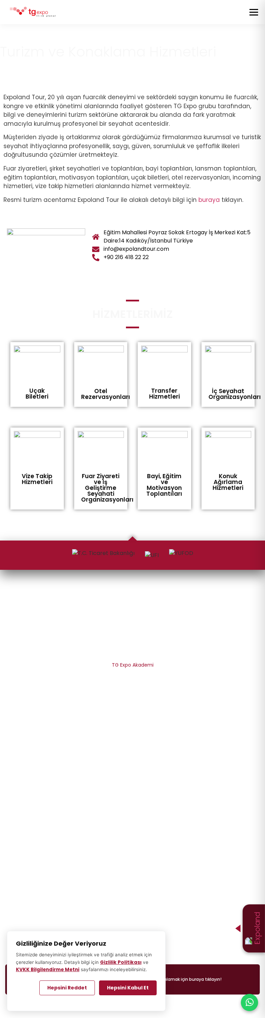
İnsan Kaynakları (133, 652)
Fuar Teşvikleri (132, 763)
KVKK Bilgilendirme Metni (132, 689)
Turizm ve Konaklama (133, 775)
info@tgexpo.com (132, 926)
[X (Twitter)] (105, 596)
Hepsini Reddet (67, 987)
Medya (133, 860)
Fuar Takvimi (132, 812)
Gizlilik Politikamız (132, 677)
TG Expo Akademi (133, 664)
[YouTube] (159, 596)
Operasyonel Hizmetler (132, 738)
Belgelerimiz (132, 640)
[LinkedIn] (144, 596)
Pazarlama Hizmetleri (132, 725)
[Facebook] (132, 596)
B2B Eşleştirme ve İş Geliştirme (133, 750)
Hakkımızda (132, 627)
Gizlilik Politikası (120, 962)
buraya (209, 200)
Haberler (132, 848)
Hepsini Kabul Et (128, 987)
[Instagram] (119, 596)
